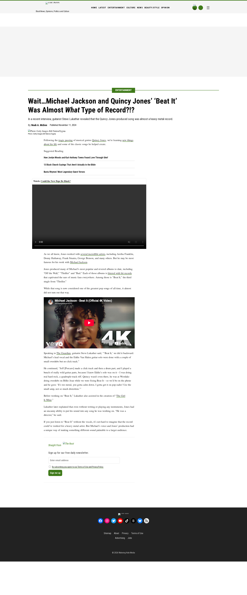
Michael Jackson (78, 262)
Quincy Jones (99, 140)
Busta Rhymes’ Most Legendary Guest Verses (64, 171)
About (116, 533)
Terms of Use (137, 533)
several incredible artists (92, 254)
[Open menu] (208, 7)
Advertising (120, 538)
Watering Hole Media (127, 553)
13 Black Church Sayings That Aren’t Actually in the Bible (70, 164)
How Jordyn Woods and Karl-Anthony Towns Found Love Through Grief (76, 157)
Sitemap (107, 533)
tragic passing (65, 140)
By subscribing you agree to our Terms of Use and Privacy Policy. (77, 467)
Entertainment (123, 90)
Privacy (125, 533)
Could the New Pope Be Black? (56, 181)
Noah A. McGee (39, 125)
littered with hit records (120, 273)
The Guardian (63, 353)
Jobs (130, 538)
